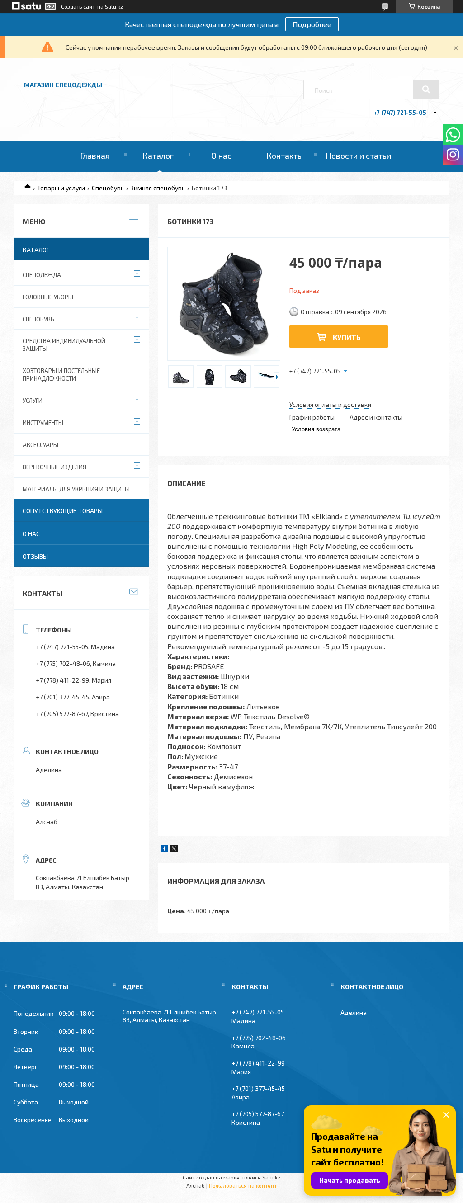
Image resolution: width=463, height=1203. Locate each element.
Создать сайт (78, 6)
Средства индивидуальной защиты (64, 344)
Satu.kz (271, 1177)
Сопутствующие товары (63, 510)
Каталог (158, 155)
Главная (94, 155)
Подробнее (312, 24)
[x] (174, 850)
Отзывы (35, 556)
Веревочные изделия (54, 467)
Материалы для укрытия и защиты (76, 489)
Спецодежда (42, 274)
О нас (221, 155)
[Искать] (426, 89)
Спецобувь (108, 188)
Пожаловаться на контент (243, 1185)
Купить (347, 337)
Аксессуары (40, 444)
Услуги (33, 400)
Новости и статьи (358, 155)
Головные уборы (48, 297)
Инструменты (43, 422)
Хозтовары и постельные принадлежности (61, 374)
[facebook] (164, 850)
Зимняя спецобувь (157, 188)
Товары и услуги (61, 188)
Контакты (284, 155)
